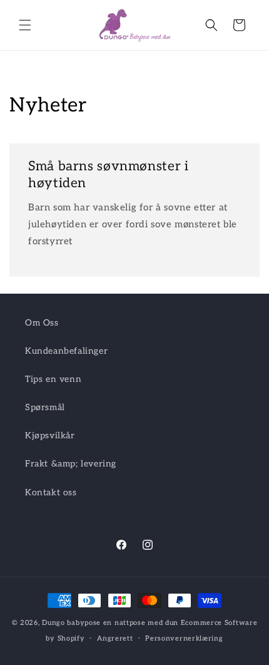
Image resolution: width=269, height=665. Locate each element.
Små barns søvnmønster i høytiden (108, 174)
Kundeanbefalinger (66, 351)
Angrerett (115, 638)
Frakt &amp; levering (70, 463)
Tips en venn (53, 379)
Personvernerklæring (184, 638)
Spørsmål (45, 407)
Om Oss (42, 322)
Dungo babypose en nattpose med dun (110, 623)
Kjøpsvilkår (50, 435)
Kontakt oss (51, 492)
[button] (25, 25)
